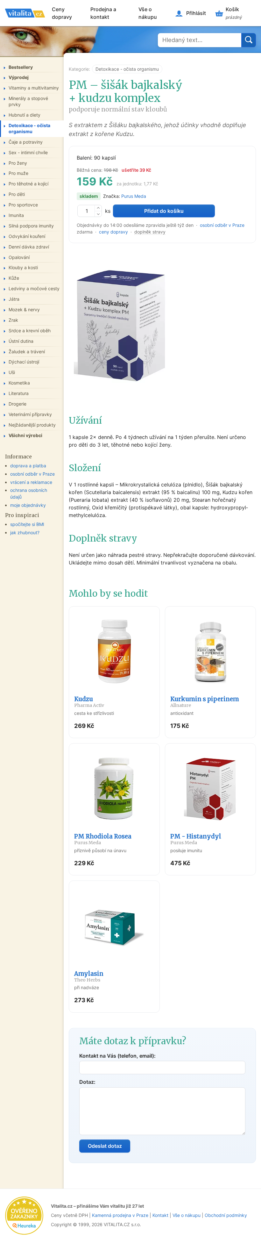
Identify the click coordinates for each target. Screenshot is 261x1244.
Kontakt (160, 1215)
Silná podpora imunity (31, 225)
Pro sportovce (23, 204)
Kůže (14, 278)
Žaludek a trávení (27, 351)
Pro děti (17, 194)
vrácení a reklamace (31, 482)
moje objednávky (28, 505)
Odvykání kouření (27, 236)
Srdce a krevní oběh (30, 330)
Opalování (19, 257)
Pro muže (18, 173)
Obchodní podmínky (226, 1215)
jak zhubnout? (24, 532)
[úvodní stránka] (25, 13)
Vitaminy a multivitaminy (34, 87)
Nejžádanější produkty (32, 425)
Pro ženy (18, 163)
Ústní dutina (21, 341)
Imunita (16, 215)
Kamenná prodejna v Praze (120, 1215)
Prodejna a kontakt (103, 13)
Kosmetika (19, 382)
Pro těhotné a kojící (28, 183)
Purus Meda (133, 196)
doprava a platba (28, 465)
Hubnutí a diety (24, 115)
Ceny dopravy (62, 13)
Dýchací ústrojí (24, 361)
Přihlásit (196, 13)
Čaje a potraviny (26, 142)
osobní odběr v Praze (222, 225)
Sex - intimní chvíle (28, 152)
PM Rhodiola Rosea (102, 839)
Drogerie (17, 403)
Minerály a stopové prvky (28, 101)
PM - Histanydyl (195, 839)
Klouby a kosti (23, 267)
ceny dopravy (113, 231)
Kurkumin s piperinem (204, 701)
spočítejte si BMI (27, 524)
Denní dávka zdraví (29, 246)
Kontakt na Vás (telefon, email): (117, 1056)
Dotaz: (87, 1082)
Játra (14, 299)
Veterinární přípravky (30, 414)
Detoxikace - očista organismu (127, 69)
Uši (12, 372)
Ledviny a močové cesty (34, 288)
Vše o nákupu (147, 13)
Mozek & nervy (24, 309)
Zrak (13, 320)
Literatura (19, 393)
